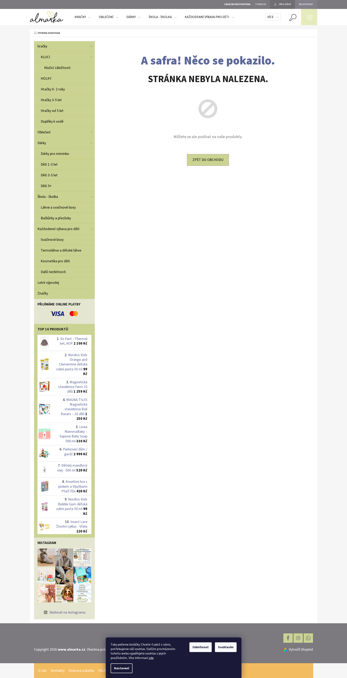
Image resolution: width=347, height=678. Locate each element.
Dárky (41, 143)
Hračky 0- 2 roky (53, 89)
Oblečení (43, 132)
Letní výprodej (48, 282)
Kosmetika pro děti (55, 261)
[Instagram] (298, 638)
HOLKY (46, 78)
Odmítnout (200, 647)
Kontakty (58, 670)
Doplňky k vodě (52, 121)
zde (151, 658)
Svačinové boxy (52, 239)
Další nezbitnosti (53, 271)
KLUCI (45, 57)
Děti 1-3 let (49, 164)
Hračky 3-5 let (51, 100)
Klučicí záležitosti (57, 67)
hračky (42, 46)
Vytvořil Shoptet (301, 649)
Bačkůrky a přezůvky (56, 218)
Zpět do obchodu (207, 159)
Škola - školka (47, 196)
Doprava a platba (81, 670)
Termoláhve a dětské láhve (61, 250)
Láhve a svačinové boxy (58, 207)
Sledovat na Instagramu (67, 612)
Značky (42, 293)
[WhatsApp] (308, 638)
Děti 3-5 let (49, 175)
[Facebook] (288, 638)
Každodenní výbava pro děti (58, 228)
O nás (42, 670)
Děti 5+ (46, 186)
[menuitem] (82, 17)
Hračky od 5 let (52, 110)
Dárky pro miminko (55, 153)
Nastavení (121, 668)
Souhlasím (226, 647)
